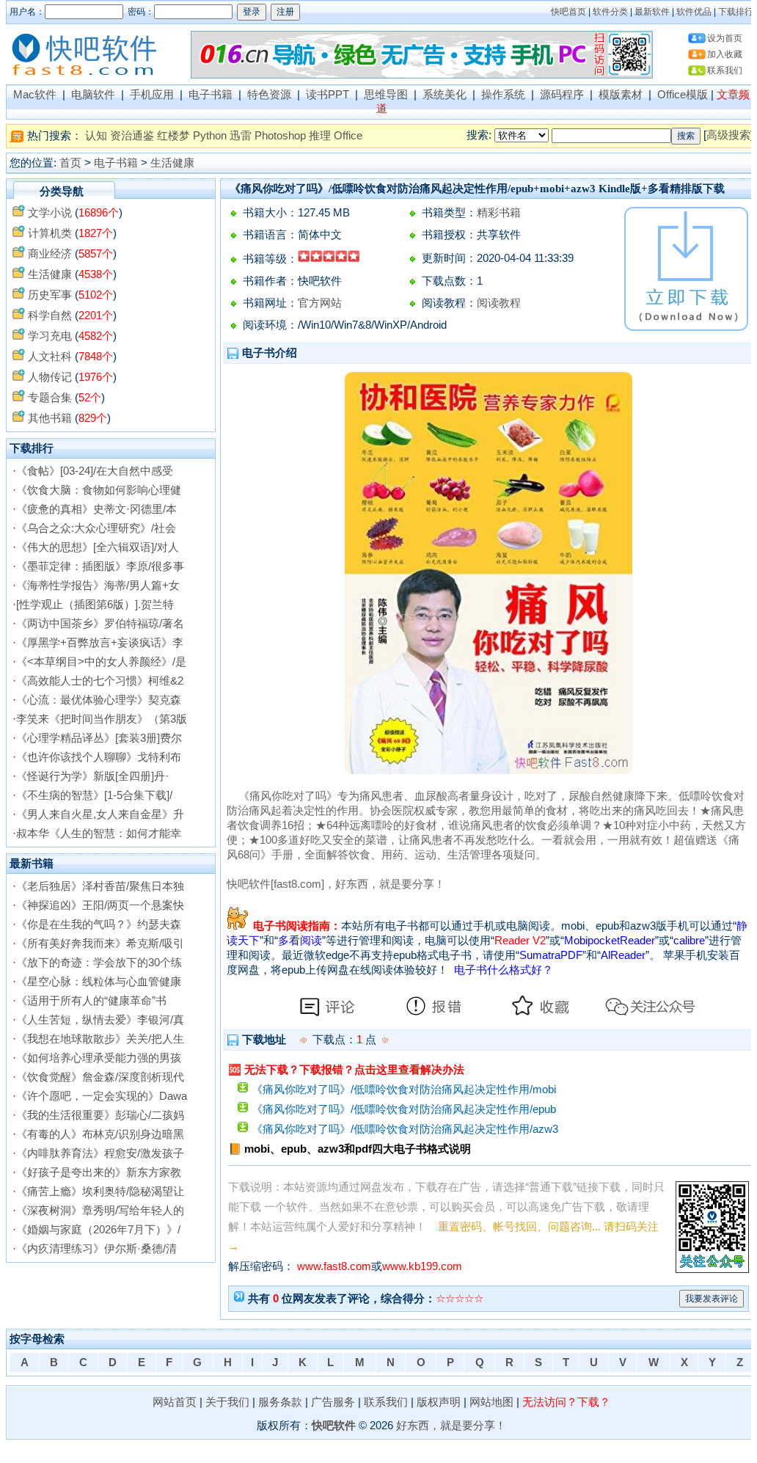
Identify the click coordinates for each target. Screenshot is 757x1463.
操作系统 (503, 95)
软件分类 (610, 12)
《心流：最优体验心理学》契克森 (98, 700)
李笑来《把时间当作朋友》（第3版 (101, 719)
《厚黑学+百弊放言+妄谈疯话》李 (99, 643)
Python (210, 136)
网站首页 (175, 1402)
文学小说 (50, 213)
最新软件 (652, 12)
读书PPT (327, 95)
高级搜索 (728, 135)
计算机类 (50, 233)
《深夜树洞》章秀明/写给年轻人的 (100, 1210)
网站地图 (491, 1402)
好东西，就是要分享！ (451, 1425)
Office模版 (682, 95)
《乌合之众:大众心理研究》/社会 (96, 528)
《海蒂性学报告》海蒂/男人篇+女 (98, 585)
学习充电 (50, 336)
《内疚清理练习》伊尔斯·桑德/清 (96, 1249)
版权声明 (439, 1402)
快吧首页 (568, 12)
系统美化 (445, 95)
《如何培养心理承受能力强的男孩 (98, 1058)
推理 (320, 136)
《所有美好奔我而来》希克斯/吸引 (100, 943)
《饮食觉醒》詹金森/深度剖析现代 (100, 1077)
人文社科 (50, 356)
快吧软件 (334, 1425)
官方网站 (320, 303)
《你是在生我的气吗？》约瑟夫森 (98, 924)
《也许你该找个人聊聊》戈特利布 (98, 757)
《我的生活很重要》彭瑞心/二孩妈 (100, 1115)
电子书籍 (211, 95)
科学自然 (50, 315)
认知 (96, 136)
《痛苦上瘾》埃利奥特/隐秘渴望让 (100, 1191)
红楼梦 (173, 136)
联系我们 (724, 70)
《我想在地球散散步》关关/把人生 (100, 1039)
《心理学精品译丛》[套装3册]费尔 (99, 738)
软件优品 (694, 12)
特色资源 (269, 95)
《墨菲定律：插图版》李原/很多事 (100, 566)
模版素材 (621, 95)
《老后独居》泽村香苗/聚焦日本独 (100, 886)
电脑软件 (93, 95)
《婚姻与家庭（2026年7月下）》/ (98, 1230)
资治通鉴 (132, 136)
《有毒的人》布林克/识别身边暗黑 (100, 1134)
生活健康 (172, 163)
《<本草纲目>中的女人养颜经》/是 (101, 662)
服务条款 (280, 1402)
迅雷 (241, 136)
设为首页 (724, 38)
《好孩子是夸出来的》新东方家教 (98, 1172)
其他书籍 (50, 418)
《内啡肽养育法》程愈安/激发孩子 (100, 1153)
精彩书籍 (499, 213)
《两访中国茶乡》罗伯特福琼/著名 (100, 624)
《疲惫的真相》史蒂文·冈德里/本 (96, 509)
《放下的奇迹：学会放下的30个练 (99, 962)
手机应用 (152, 95)
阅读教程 (499, 303)
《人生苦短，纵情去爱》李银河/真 (100, 1020)
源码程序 (562, 95)
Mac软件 (34, 95)
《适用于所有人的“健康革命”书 (91, 1001)
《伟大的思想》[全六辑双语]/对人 (97, 547)
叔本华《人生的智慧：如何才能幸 (98, 833)
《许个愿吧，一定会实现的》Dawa (101, 1096)
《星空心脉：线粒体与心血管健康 (98, 982)
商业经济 (50, 254)
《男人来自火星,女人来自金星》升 (100, 814)
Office (348, 136)
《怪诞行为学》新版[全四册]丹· (92, 776)
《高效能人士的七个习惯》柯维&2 (99, 681)
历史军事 (50, 295)
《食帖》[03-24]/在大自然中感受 (94, 471)
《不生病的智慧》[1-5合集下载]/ (94, 795)
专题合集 (50, 398)
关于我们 (227, 1402)
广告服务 (333, 1402)
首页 (70, 163)
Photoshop (280, 136)
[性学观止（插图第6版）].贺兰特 (95, 604)
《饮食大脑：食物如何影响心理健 (98, 490)
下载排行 (735, 12)
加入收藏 (724, 54)
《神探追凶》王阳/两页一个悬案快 (100, 905)
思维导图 (386, 95)
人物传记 (50, 377)
